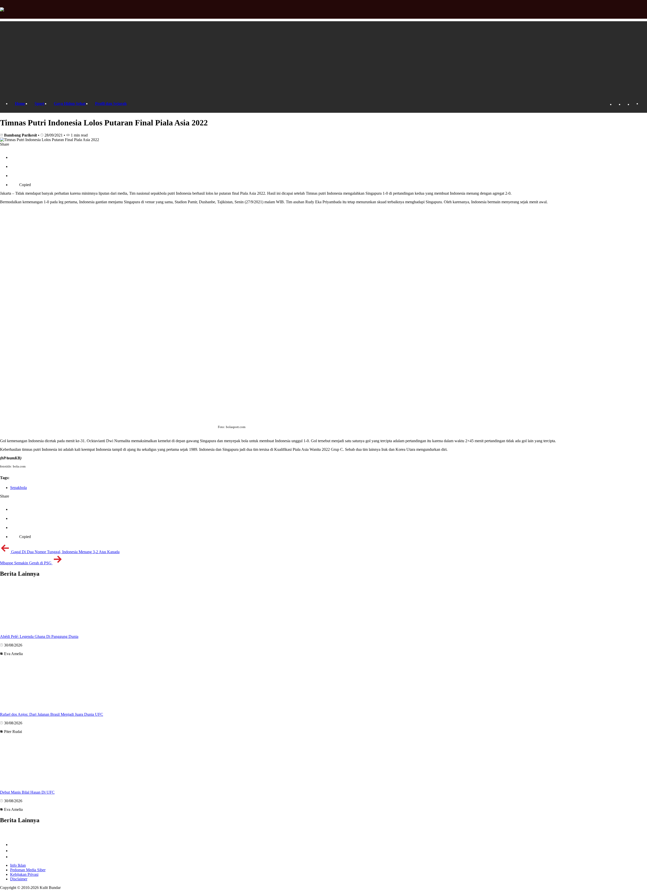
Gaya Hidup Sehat (69, 103)
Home (20, 103)
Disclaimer (18, 879)
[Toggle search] (643, 104)
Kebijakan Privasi (24, 874)
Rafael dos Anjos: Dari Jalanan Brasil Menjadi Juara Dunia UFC (51, 714)
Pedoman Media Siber (27, 870)
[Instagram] (634, 104)
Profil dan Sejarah (111, 103)
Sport (39, 103)
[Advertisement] (323, 56)
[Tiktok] (625, 104)
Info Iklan (18, 865)
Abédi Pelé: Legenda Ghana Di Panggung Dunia (39, 636)
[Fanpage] (616, 104)
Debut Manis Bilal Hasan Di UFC (27, 792)
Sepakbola (18, 487)
